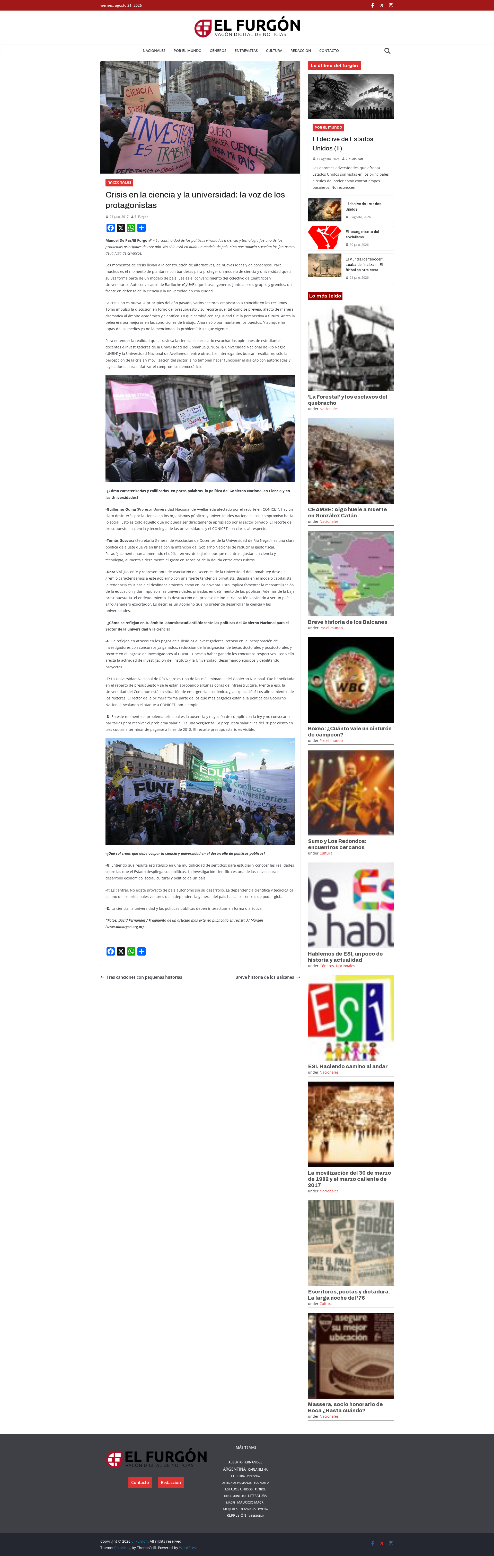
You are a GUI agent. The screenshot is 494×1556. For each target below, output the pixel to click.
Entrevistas (246, 50)
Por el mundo (187, 50)
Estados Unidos (239, 1489)
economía (261, 1483)
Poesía (263, 1509)
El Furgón (141, 216)
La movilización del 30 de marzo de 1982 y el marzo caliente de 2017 (349, 1179)
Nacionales (154, 50)
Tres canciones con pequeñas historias (144, 977)
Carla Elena (258, 1469)
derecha (253, 1476)
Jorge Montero (235, 1496)
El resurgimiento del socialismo (362, 234)
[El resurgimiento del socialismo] (324, 238)
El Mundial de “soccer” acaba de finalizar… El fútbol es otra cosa (364, 264)
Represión (236, 1515)
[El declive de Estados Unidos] (324, 210)
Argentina (234, 1469)
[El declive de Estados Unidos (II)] (351, 96)
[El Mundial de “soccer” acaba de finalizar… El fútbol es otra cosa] (324, 269)
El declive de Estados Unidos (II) (343, 144)
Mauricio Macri (250, 1502)
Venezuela (256, 1515)
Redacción (300, 50)
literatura (257, 1495)
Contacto (329, 50)
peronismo (248, 1509)
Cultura (274, 50)
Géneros (218, 50)
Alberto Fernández (245, 1462)
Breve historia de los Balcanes (264, 977)
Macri (230, 1502)
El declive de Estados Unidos (363, 206)
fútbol (260, 1489)
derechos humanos (237, 1483)
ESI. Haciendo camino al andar (348, 1066)
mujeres (230, 1509)
